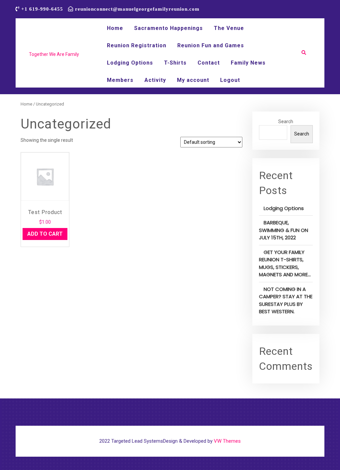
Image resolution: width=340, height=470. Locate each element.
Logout (230, 80)
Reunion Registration (136, 45)
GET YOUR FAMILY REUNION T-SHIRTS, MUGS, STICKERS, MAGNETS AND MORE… (285, 263)
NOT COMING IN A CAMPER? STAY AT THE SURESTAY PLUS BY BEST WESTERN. (285, 300)
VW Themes (226, 441)
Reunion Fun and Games (210, 45)
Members (120, 80)
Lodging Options (130, 63)
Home (115, 28)
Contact (209, 63)
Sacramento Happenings (168, 28)
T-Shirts (175, 63)
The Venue (229, 28)
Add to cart (45, 234)
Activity (155, 80)
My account (193, 80)
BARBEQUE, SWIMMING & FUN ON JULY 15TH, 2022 (283, 230)
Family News (248, 63)
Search (285, 121)
